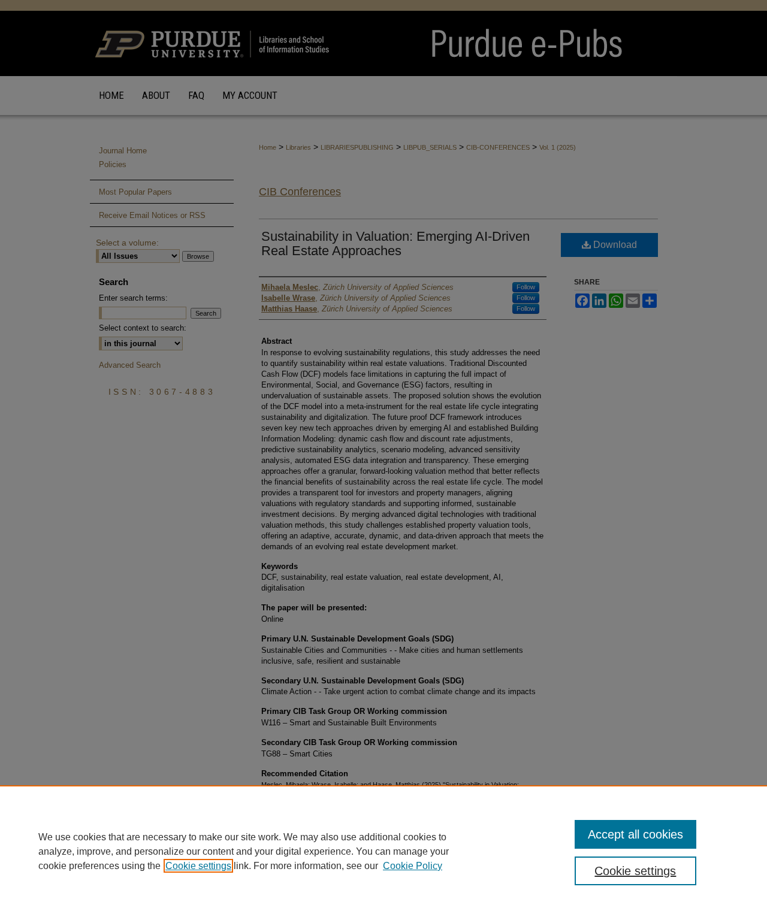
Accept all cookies (635, 834)
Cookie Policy (412, 866)
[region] (383, 851)
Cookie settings (198, 866)
